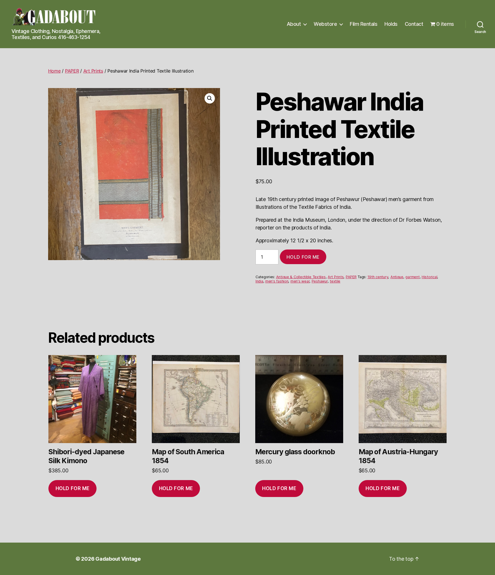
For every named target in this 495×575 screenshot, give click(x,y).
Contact (414, 24)
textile (335, 281)
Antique (396, 277)
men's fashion (276, 281)
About (294, 24)
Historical (429, 277)
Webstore (325, 24)
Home (54, 71)
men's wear (299, 281)
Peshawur (320, 281)
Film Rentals (363, 24)
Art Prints (93, 71)
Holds (391, 24)
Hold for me (303, 257)
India (259, 281)
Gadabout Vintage (118, 559)
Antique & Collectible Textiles (301, 277)
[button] (210, 98)
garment (412, 277)
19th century (378, 277)
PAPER (72, 71)
